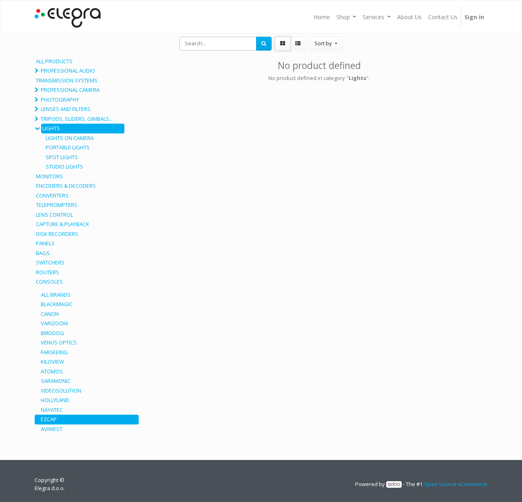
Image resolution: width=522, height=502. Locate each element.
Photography (60, 99)
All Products (54, 61)
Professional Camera (70, 89)
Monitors (49, 176)
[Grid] (282, 44)
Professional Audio (68, 70)
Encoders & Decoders (66, 185)
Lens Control (54, 214)
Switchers (50, 262)
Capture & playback (62, 224)
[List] (298, 44)
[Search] (264, 44)
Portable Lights (68, 147)
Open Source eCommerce (455, 484)
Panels (45, 243)
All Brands (56, 294)
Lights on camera (70, 138)
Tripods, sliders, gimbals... (77, 118)
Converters (52, 195)
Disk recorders (57, 234)
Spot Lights (62, 157)
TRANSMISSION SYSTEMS (66, 80)
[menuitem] (321, 17)
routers (47, 272)
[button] (325, 44)
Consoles (49, 281)
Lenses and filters (66, 109)
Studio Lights (64, 166)
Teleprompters (56, 205)
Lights (51, 128)
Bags (43, 253)
